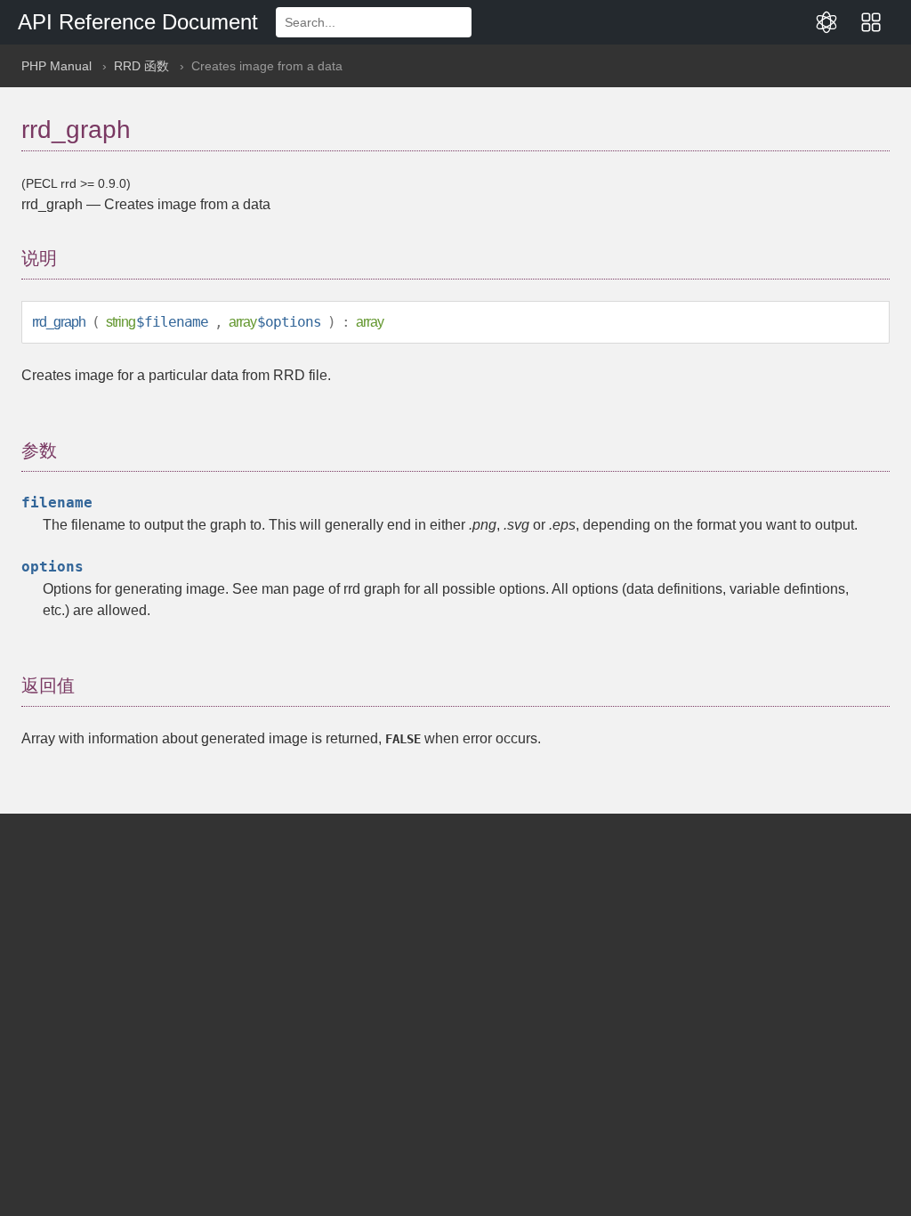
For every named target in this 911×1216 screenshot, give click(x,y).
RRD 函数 (141, 66)
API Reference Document (138, 22)
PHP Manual (56, 66)
